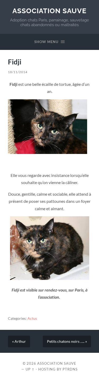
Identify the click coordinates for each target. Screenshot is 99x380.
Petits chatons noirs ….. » (67, 341)
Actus (32, 318)
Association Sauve (49, 11)
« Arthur (19, 341)
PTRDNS (70, 369)
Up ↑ (30, 369)
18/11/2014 (17, 72)
